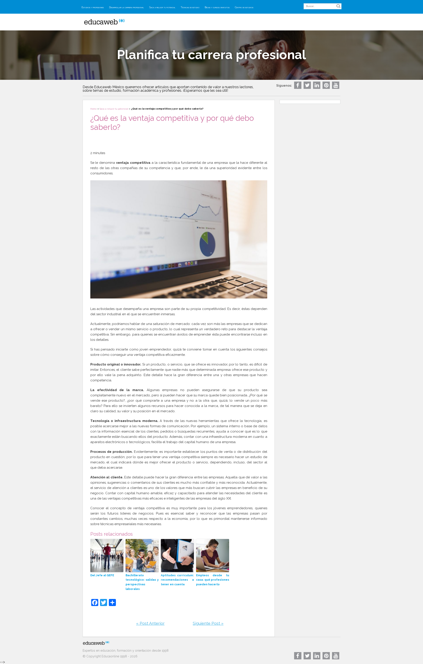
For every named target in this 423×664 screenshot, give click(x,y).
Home (93, 109)
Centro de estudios (244, 7)
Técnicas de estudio (190, 7)
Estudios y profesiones (93, 7)
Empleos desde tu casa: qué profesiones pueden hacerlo (212, 580)
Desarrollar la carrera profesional (126, 7)
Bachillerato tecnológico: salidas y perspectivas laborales (142, 582)
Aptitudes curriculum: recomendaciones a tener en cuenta (177, 580)
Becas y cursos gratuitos (217, 7)
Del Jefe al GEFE (102, 575)
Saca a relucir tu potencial (162, 7)
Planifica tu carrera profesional (211, 54)
